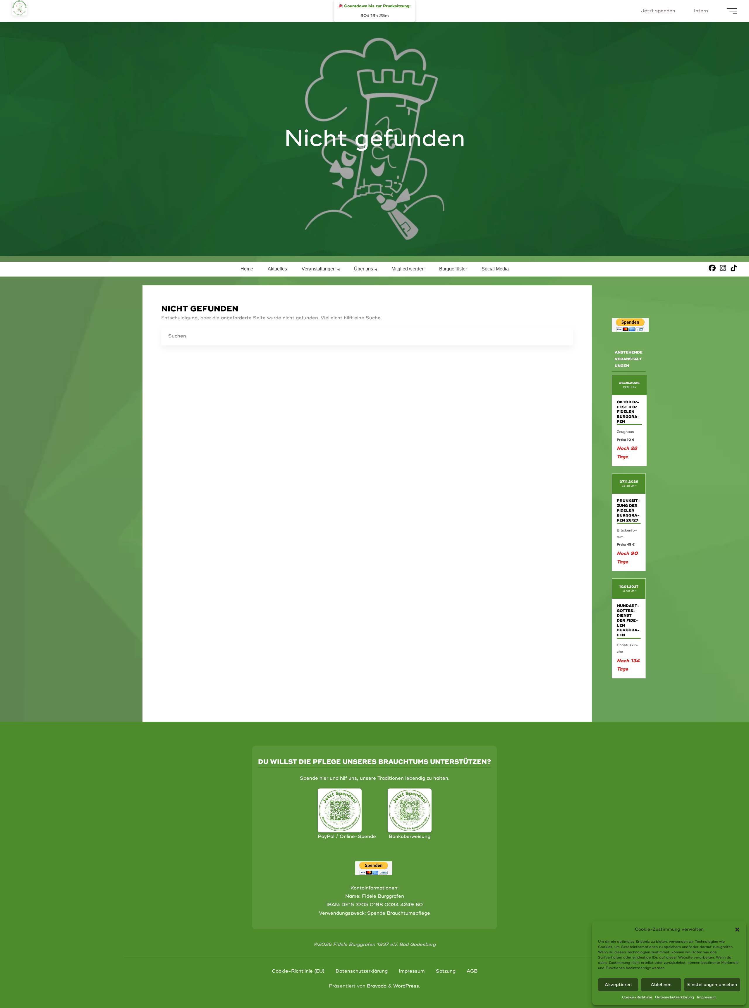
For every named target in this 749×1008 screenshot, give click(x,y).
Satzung (446, 971)
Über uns (363, 268)
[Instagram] (722, 268)
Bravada (375, 986)
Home (246, 268)
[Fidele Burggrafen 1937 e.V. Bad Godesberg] (19, 8)
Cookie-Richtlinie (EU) (298, 971)
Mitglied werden (408, 268)
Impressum (707, 997)
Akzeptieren (618, 985)
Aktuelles (277, 268)
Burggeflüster (453, 268)
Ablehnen (661, 985)
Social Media (495, 268)
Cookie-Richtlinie (637, 997)
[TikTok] (733, 268)
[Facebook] (712, 268)
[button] (737, 929)
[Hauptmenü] (732, 11)
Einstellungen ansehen (712, 985)
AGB (472, 971)
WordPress (406, 986)
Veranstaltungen (319, 268)
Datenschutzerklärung (674, 997)
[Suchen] (564, 336)
